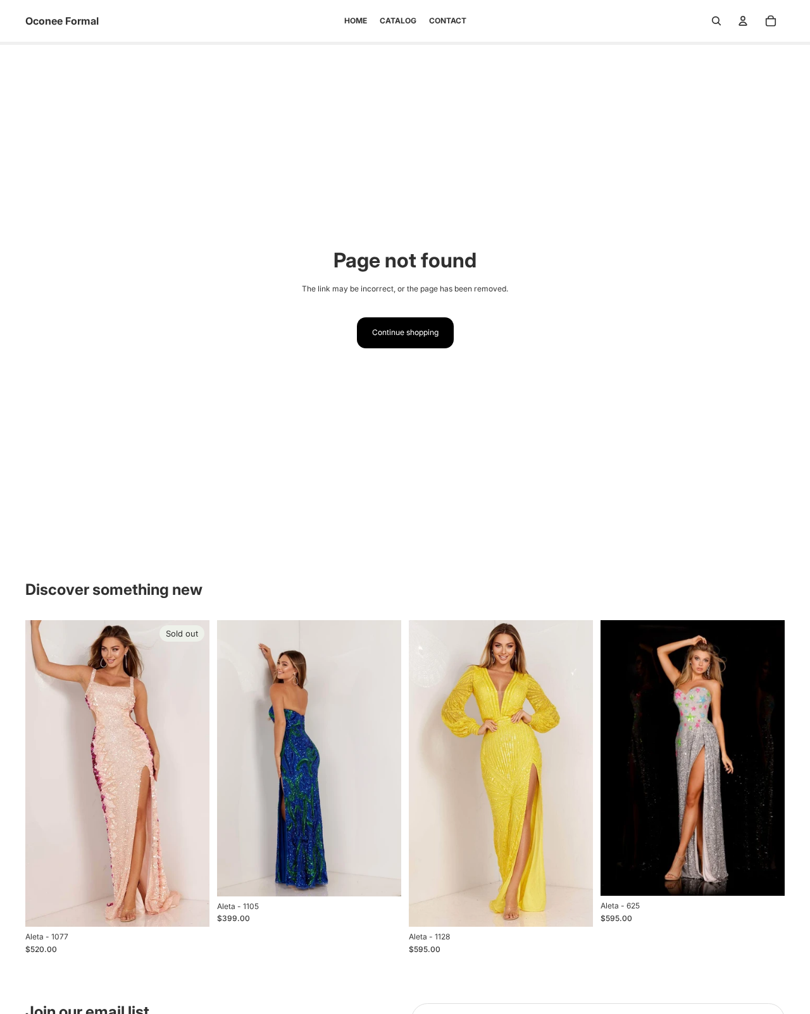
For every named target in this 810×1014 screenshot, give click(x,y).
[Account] (743, 21)
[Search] (716, 21)
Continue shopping (405, 332)
